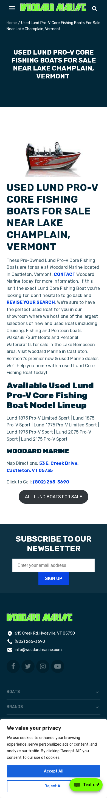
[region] (53, 758)
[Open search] (94, 8)
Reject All (53, 786)
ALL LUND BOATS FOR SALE (53, 496)
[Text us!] (86, 786)
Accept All (53, 771)
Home (12, 23)
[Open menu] (12, 8)
